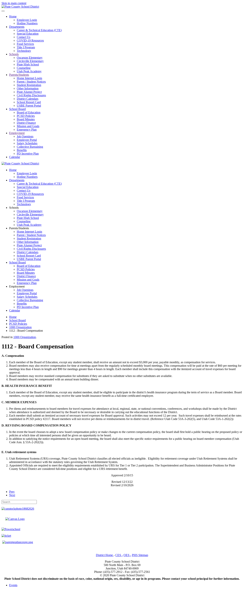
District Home (105, 555)
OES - (127, 555)
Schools (14, 54)
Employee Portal (27, 139)
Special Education (28, 33)
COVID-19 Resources (30, 40)
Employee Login (27, 20)
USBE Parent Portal (29, 105)
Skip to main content (14, 3)
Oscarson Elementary (30, 57)
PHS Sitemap (140, 555)
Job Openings (25, 136)
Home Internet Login (29, 78)
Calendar (14, 157)
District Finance (26, 122)
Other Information (28, 88)
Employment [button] (17, 286)
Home (13, 16)
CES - (119, 555)
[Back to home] (20, 6)
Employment (17, 133)
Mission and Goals (28, 126)
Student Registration (29, 85)
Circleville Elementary (30, 61)
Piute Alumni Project (29, 91)
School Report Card (29, 102)
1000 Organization (24, 337)
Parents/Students (19, 74)
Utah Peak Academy (29, 71)
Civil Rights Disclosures (31, 95)
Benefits (22, 150)
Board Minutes (26, 119)
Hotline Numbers (27, 23)
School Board (17, 109)
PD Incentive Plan (28, 153)
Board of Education (28, 112)
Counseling (23, 67)
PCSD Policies (26, 115)
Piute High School (28, 64)
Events (13, 585)
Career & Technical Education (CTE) (39, 30)
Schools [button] (14, 207)
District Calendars (27, 98)
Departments (16, 26)
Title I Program (26, 47)
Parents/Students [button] (19, 228)
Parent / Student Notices (31, 81)
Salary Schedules (27, 143)
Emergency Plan (27, 129)
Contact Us (23, 37)
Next (12, 495)
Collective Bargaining (30, 146)
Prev (12, 491)
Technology (24, 50)
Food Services (25, 44)
